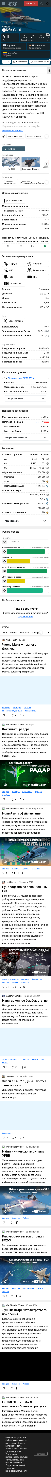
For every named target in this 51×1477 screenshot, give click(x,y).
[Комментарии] (12, 1222)
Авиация (6, 707)
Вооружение (28, 1288)
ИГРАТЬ (31, 3)
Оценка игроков (34, 136)
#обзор (26, 1218)
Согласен (41, 1454)
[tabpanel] (33, 37)
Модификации (12, 521)
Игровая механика (10, 979)
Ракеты (40, 1288)
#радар (38, 791)
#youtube (6, 795)
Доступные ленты (15, 398)
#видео (5, 791)
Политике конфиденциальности (16, 1469)
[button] (49, 70)
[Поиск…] (42, 3)
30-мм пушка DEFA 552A (21, 378)
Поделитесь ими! (25, 617)
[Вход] (47, 3)
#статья (27, 707)
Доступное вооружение (16, 437)
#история (17, 707)
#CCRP (5, 1063)
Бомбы (35, 1059)
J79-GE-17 (44, 294)
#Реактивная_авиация (12, 711)
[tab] (48, 34)
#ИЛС (43, 1059)
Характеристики (15, 136)
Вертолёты (27, 791)
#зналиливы (30, 711)
